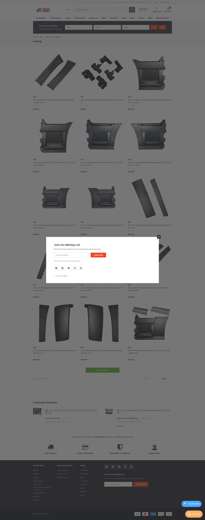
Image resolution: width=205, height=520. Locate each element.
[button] (159, 237)
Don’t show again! (62, 276)
